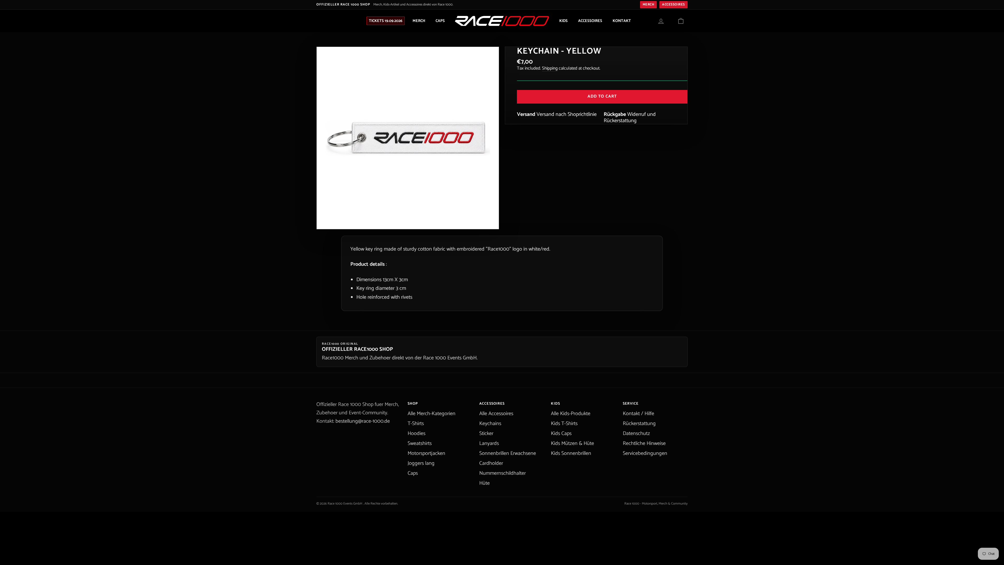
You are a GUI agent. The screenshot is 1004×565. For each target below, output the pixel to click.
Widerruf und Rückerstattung (630, 117)
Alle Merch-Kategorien (431, 413)
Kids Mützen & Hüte (572, 443)
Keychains (490, 423)
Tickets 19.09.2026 (385, 21)
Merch (648, 4)
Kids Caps (561, 433)
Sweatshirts (420, 443)
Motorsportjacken (426, 453)
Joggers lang (421, 463)
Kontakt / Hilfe (638, 413)
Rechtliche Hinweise (644, 443)
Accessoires (673, 4)
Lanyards (489, 443)
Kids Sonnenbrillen (571, 453)
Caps (440, 21)
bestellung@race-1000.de (362, 421)
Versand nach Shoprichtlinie (567, 114)
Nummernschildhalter (502, 473)
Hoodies (416, 433)
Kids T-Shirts (564, 423)
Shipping (550, 68)
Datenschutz (636, 433)
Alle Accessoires (496, 413)
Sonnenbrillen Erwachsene (507, 453)
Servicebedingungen (645, 453)
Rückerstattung (639, 423)
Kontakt (622, 21)
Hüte (484, 483)
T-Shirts (416, 423)
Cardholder (491, 463)
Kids (563, 21)
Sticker (486, 433)
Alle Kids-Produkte (570, 413)
